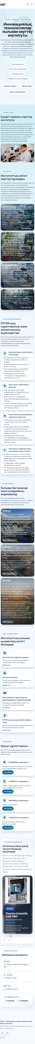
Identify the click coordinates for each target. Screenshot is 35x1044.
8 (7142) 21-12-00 (10, 980)
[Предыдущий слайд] (4, 942)
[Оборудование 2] (4, 938)
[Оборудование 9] (15, 938)
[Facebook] (2, 1035)
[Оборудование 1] (2, 938)
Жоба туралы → (8, 622)
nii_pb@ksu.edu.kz (10, 991)
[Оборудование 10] (17, 938)
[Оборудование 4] (7, 938)
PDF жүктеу (8, 772)
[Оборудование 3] (6, 938)
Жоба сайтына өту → (10, 540)
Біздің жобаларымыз (17, 92)
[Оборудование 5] (9, 938)
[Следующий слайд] (9, 942)
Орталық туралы (10, 86)
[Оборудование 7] (12, 938)
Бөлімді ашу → (7, 665)
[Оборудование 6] (10, 938)
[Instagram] (7, 1035)
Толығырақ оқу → (27, 228)
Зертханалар (26, 86)
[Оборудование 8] (14, 938)
